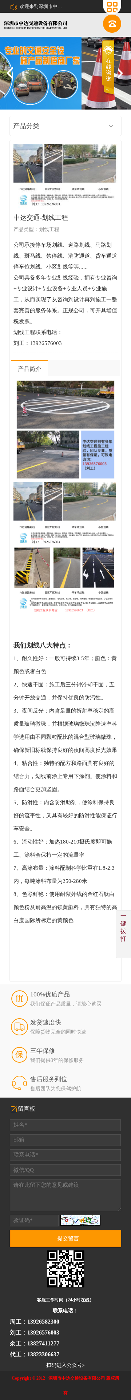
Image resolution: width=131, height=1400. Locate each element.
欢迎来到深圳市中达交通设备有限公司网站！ (41, 6)
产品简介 (29, 369)
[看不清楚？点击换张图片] (80, 1220)
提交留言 (68, 1238)
